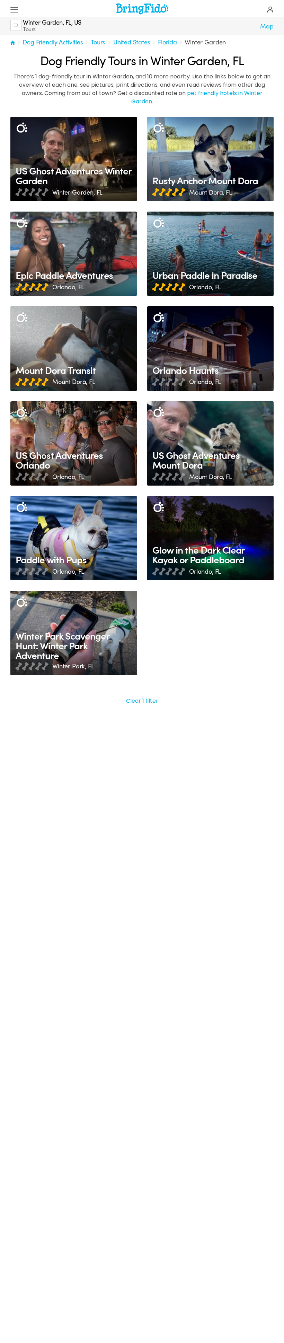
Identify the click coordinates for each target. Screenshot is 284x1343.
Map (267, 26)
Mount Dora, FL (210, 192)
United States (131, 42)
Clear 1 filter (142, 701)
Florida (167, 42)
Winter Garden (205, 42)
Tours (98, 42)
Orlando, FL (68, 287)
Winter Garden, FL (77, 192)
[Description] (22, 128)
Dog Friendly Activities (53, 42)
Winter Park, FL (73, 666)
